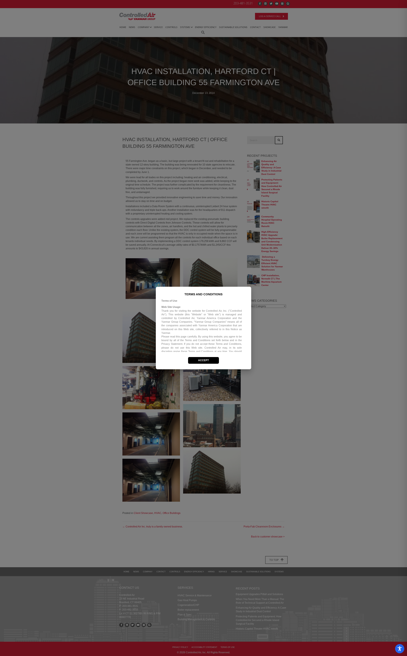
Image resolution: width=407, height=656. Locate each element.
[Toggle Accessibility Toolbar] (400, 649)
